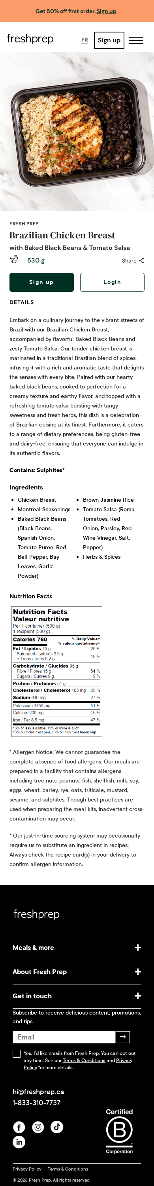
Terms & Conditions (84, 1060)
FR (84, 39)
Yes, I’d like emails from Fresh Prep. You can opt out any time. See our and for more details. (80, 1060)
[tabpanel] (77, 592)
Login (112, 282)
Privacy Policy (27, 1169)
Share (129, 260)
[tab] (24, 307)
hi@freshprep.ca (38, 1092)
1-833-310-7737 (36, 1103)
